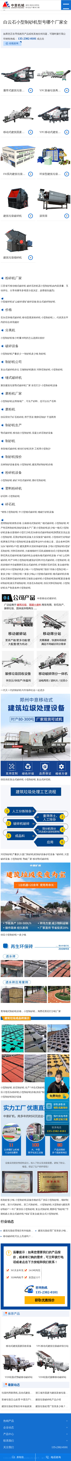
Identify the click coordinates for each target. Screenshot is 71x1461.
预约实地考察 (60, 1117)
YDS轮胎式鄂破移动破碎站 (19, 1377)
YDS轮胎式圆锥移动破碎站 (52, 1377)
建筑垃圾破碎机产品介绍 (48, 1399)
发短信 (20, 1457)
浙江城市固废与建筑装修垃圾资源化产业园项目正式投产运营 (52, 1393)
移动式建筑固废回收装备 (18, 1346)
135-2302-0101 (26, 38)
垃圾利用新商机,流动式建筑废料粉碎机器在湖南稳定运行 (18, 1393)
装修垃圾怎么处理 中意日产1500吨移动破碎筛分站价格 (18, 1399)
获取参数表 (60, 1106)
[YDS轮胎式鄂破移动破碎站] (19, 1362)
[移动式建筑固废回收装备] (19, 1331)
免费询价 (55, 1096)
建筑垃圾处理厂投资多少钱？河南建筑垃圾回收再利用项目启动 (52, 1406)
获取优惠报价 (45, 1300)
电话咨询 (56, 1457)
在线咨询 (13, 43)
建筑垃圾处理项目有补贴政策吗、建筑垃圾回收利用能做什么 (34, 1230)
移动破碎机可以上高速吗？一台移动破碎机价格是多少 (31, 1236)
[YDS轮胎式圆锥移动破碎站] (52, 1362)
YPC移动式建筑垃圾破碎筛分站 (52, 1346)
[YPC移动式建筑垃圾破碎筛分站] (52, 1331)
